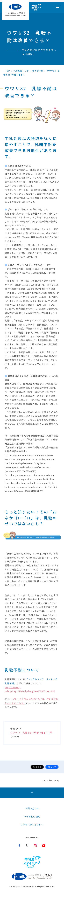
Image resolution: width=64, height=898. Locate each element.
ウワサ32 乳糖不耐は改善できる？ (29, 732)
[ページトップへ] (32, 792)
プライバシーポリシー (32, 824)
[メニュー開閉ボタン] (58, 7)
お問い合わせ (32, 808)
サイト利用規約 (32, 816)
